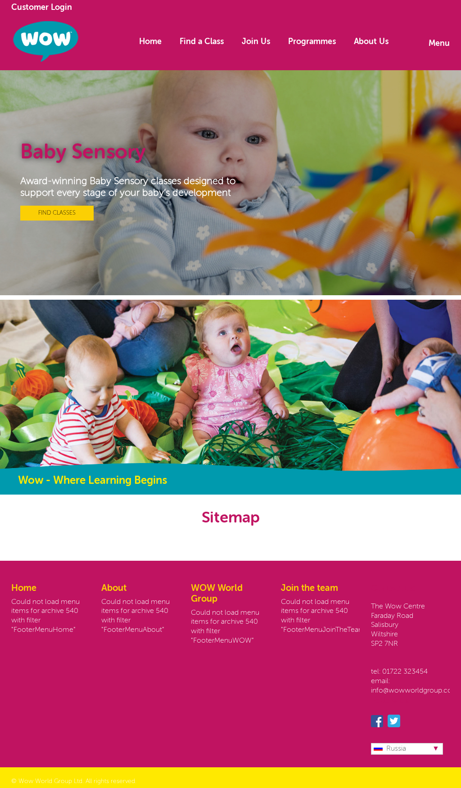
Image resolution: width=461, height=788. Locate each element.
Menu (439, 44)
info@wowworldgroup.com (415, 690)
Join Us (256, 42)
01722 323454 (405, 671)
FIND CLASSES (57, 213)
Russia (396, 748)
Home (150, 42)
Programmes (312, 42)
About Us (371, 42)
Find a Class (202, 42)
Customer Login (41, 8)
